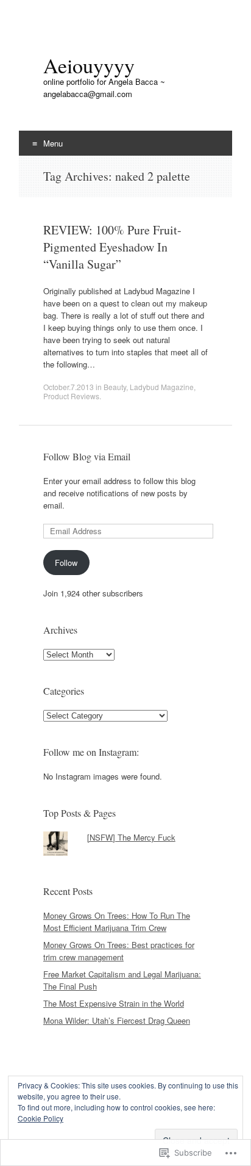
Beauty (115, 387)
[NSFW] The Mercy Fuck (131, 837)
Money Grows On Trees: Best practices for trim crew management (118, 951)
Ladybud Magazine (162, 387)
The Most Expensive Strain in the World (113, 1003)
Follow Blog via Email (86, 456)
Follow (66, 562)
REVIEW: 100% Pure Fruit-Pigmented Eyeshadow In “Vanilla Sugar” (112, 247)
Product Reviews (71, 396)
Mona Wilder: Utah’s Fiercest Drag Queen (116, 1020)
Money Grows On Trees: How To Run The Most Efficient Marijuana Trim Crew (116, 921)
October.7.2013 (68, 387)
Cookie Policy (40, 1118)
